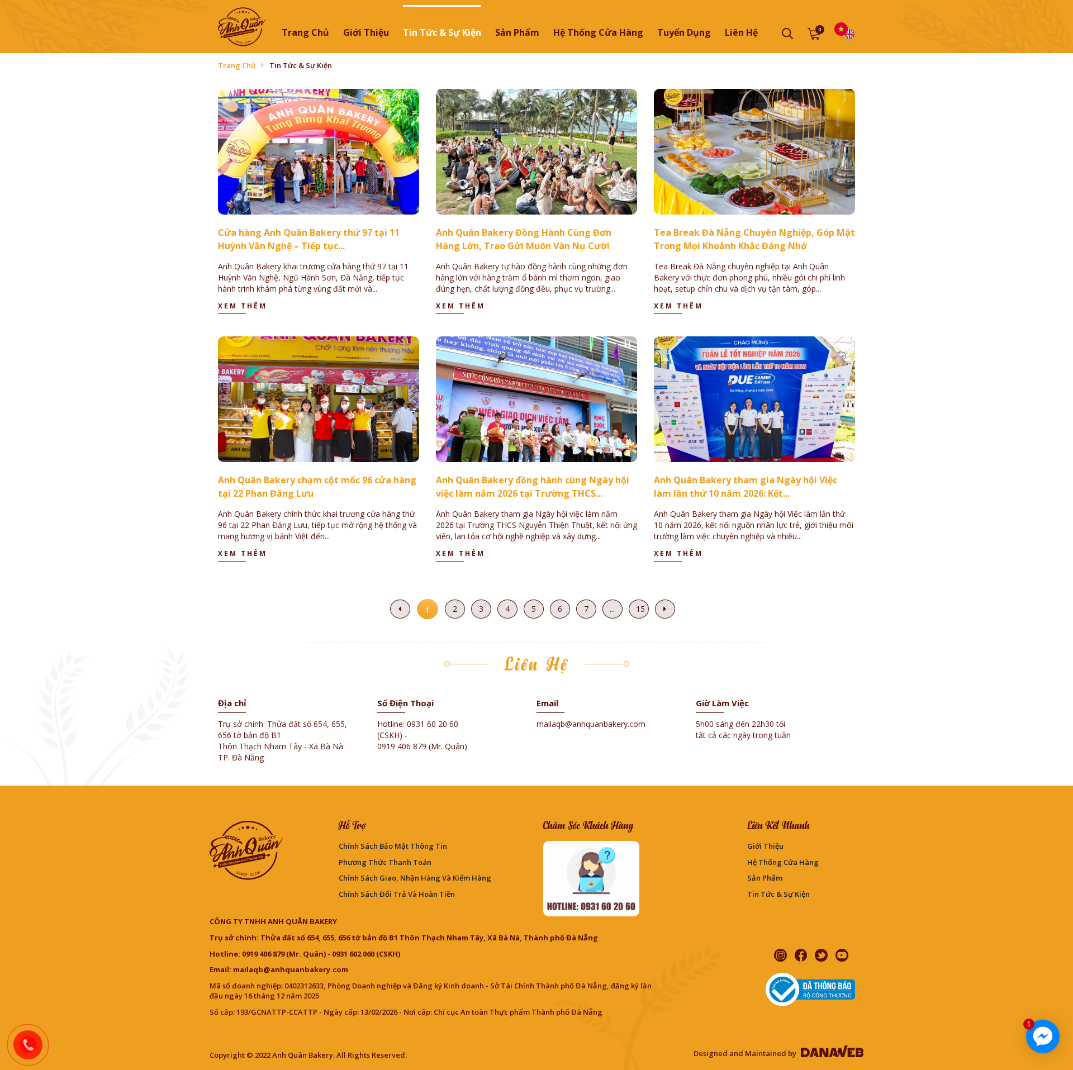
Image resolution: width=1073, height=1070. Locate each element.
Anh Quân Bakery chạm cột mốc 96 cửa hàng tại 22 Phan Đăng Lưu (317, 487)
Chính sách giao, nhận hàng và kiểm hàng (415, 878)
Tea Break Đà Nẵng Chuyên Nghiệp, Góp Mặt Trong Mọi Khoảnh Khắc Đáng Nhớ (754, 239)
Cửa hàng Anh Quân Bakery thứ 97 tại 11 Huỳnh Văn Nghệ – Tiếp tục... (309, 239)
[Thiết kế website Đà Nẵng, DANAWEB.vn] (830, 1053)
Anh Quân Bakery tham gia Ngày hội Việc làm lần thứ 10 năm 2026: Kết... (745, 487)
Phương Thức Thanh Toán (385, 862)
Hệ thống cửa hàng (783, 862)
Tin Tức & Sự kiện (300, 65)
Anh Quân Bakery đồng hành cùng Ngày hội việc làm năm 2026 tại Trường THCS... (532, 487)
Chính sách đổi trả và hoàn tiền (397, 894)
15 (640, 608)
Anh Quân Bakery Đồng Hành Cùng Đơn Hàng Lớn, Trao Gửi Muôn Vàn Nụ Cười (523, 239)
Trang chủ (305, 32)
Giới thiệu (765, 846)
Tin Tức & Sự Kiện (778, 894)
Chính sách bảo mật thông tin (393, 846)
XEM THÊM (242, 306)
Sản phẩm (764, 878)
